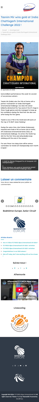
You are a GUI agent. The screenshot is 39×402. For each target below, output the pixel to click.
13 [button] (29, 206)
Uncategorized (14, 30)
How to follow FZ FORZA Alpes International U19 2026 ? (20, 242)
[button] (2, 201)
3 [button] (10, 206)
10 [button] (23, 206)
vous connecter (15, 182)
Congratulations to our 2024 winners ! (14, 251)
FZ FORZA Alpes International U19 (25, 394)
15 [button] (32, 206)
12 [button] (27, 206)
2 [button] (8, 206)
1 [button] (6, 206)
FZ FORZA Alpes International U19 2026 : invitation (19, 245)
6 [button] (15, 206)
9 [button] (21, 206)
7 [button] (17, 206)
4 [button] (12, 206)
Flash (18, 396)
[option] (19, 200)
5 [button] (14, 206)
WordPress (19, 399)
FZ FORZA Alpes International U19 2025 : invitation (19, 248)
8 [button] (19, 206)
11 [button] (25, 206)
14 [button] (30, 206)
